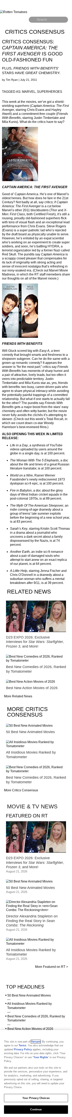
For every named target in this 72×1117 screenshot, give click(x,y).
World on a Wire (21, 475)
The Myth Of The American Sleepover (36, 505)
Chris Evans (35, 109)
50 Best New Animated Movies (29, 995)
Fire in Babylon (21, 490)
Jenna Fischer (50, 570)
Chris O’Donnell (21, 574)
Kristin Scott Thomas (55, 528)
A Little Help (18, 570)
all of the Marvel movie (41, 278)
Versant (35, 1041)
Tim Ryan (12, 79)
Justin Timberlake (46, 117)
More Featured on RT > (51, 966)
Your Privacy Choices (36, 1098)
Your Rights (40, 1057)
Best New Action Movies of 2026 (30, 1028)
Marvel (28, 91)
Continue (36, 1109)
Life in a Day (19, 445)
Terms (22, 1045)
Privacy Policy (23, 1049)
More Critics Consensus (21, 790)
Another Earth (20, 551)
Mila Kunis (9, 121)
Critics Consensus (35, 32)
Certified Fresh (44, 214)
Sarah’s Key (18, 528)
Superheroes (49, 91)
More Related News (18, 696)
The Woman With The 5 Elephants (34, 460)
